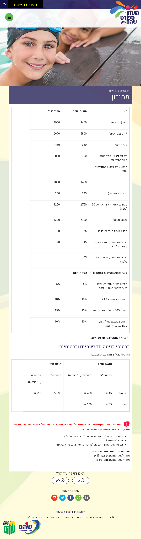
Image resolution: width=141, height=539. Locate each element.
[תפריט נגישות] (4, 4)
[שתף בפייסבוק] (70, 498)
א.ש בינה (34, 517)
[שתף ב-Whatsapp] (78, 498)
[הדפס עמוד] (86, 498)
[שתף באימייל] (54, 498)
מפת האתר (79, 512)
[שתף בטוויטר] (62, 498)
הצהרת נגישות (63, 512)
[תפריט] (9, 17)
